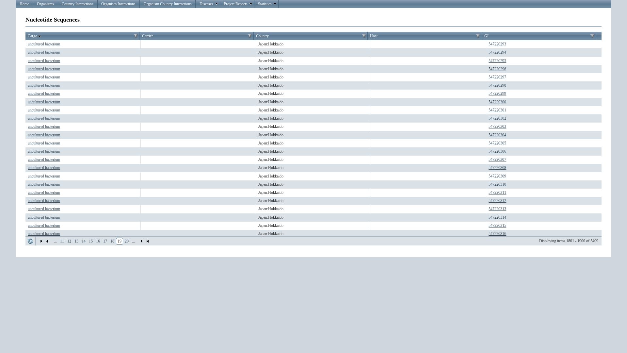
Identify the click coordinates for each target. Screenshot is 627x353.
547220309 (497, 176)
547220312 (497, 200)
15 (91, 241)
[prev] (47, 241)
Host (374, 36)
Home (24, 4)
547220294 (497, 52)
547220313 (497, 209)
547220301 (497, 110)
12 (69, 241)
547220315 (497, 225)
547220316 (497, 233)
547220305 (497, 143)
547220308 (497, 167)
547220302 (497, 118)
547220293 (497, 44)
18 (112, 241)
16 (98, 241)
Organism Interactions (118, 4)
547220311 (497, 192)
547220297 (497, 77)
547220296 (497, 69)
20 (127, 241)
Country (262, 36)
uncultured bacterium (44, 44)
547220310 (497, 184)
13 (76, 241)
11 (62, 241)
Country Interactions (77, 4)
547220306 (497, 151)
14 (84, 241)
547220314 (497, 217)
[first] (41, 241)
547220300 (497, 102)
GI (486, 36)
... (55, 241)
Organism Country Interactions (168, 4)
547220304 (497, 135)
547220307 (497, 159)
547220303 (497, 126)
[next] (142, 241)
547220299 (497, 93)
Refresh (30, 241)
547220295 (497, 61)
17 (105, 241)
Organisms (45, 4)
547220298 (497, 85)
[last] (148, 241)
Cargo (32, 36)
